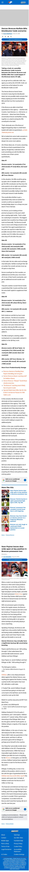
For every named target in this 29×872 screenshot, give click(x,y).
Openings (17, 835)
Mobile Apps (5, 840)
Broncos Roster (10, 823)
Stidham (4, 675)
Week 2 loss (18, 594)
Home (3, 535)
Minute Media (9, 858)
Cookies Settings (19, 854)
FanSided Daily (18, 840)
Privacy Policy (18, 843)
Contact (3, 838)
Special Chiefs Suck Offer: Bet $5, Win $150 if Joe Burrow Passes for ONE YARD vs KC (14, 392)
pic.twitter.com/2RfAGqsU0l (10, 704)
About (3, 835)
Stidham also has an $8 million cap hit (13, 776)
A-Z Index (4, 854)
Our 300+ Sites (18, 838)
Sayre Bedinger (7, 33)
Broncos (8, 758)
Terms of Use (5, 846)
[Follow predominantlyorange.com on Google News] (25, 480)
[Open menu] (2, 2)
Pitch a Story (5, 843)
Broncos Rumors (10, 535)
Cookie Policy (18, 846)
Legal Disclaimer (6, 849)
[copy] (11, 36)
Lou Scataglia (7, 556)
